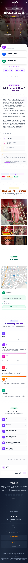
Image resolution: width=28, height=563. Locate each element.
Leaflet (14, 288)
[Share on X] (18, 76)
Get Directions (14, 306)
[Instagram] (14, 495)
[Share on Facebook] (15, 76)
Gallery (17, 459)
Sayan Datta (18, 556)
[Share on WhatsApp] (13, 76)
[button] (14, 276)
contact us (7, 162)
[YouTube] (11, 495)
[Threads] (16, 495)
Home (8, 8)
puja (13, 8)
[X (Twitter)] (19, 495)
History (23, 459)
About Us (14, 502)
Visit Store (14, 507)
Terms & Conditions (14, 511)
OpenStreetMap (19, 288)
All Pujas (10, 459)
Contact (14, 461)
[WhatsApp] (9, 495)
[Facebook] (6, 495)
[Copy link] (20, 76)
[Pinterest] (22, 495)
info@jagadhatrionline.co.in (15, 521)
